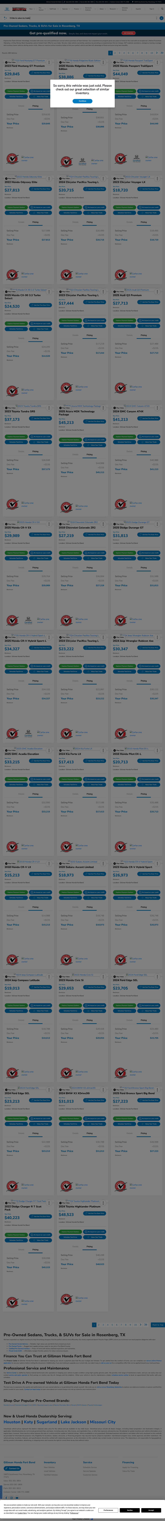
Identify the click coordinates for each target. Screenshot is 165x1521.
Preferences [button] (74, 1513)
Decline (130, 1510)
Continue (82, 101)
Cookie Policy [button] (22, 1513)
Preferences (108, 1510)
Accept (151, 1510)
